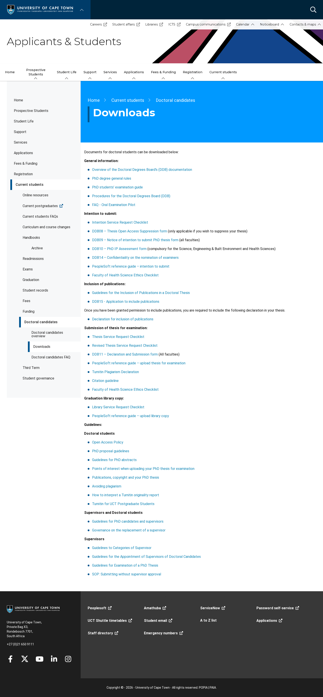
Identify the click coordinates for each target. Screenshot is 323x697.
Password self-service (275, 608)
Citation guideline (105, 381)
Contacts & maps (303, 24)
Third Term (31, 368)
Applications (23, 153)
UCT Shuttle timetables (107, 621)
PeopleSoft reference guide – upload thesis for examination (138, 363)
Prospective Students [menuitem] (35, 72)
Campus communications (205, 24)
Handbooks (31, 237)
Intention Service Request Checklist (120, 222)
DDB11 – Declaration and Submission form (125, 354)
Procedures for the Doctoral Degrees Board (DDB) (131, 196)
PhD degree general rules (111, 178)
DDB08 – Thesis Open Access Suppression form (129, 231)
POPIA (203, 687)
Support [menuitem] (89, 72)
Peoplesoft (97, 608)
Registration (23, 174)
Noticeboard (269, 24)
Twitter (25, 659)
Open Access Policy (107, 442)
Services (20, 142)
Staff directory (100, 633)
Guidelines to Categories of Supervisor (121, 548)
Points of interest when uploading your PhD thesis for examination (143, 469)
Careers (96, 24)
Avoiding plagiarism (106, 486)
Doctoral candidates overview (47, 334)
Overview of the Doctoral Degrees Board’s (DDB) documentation (142, 170)
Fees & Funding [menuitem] (163, 72)
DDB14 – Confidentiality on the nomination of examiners (135, 257)
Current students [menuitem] (223, 72)
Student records (35, 290)
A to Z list (208, 620)
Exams (28, 269)
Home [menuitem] (10, 72)
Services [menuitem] (110, 72)
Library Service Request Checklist (118, 407)
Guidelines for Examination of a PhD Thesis (125, 565)
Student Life (24, 121)
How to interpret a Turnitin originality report (125, 495)
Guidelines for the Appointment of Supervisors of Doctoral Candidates (146, 557)
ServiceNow (210, 608)
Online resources (35, 195)
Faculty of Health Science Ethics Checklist (125, 275)
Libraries (151, 24)
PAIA (213, 687)
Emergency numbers (161, 633)
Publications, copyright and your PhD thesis (125, 477)
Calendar (242, 24)
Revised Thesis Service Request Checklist (125, 345)
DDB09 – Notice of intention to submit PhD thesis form (135, 240)
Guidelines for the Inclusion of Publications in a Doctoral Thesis (141, 293)
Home (18, 100)
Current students (30, 184)
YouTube (40, 659)
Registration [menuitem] (192, 72)
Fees (26, 301)
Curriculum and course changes (46, 227)
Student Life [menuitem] (66, 72)
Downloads (41, 347)
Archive (37, 248)
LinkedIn (54, 659)
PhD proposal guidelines (110, 451)
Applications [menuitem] (134, 72)
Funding (28, 311)
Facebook (10, 659)
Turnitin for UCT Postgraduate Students (123, 504)
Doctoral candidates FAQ (50, 357)
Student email (155, 621)
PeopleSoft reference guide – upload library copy (130, 416)
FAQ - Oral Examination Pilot (113, 205)
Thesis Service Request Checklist (118, 337)
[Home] (40, 9)
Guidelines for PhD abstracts (114, 460)
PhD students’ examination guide (117, 187)
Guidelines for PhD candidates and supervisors (127, 521)
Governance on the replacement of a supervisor (128, 530)
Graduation (31, 280)
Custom (68, 659)
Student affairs (123, 24)
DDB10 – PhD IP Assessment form (119, 249)
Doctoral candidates (41, 322)
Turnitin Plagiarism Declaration (115, 372)
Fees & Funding (25, 163)
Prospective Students (31, 111)
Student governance (38, 378)
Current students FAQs (40, 216)
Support (20, 132)
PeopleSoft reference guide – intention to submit (130, 266)
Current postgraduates (40, 206)
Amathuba (152, 608)
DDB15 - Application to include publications (125, 301)
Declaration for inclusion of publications (122, 319)
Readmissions (33, 259)
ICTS (171, 24)
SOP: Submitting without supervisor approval (126, 574)
